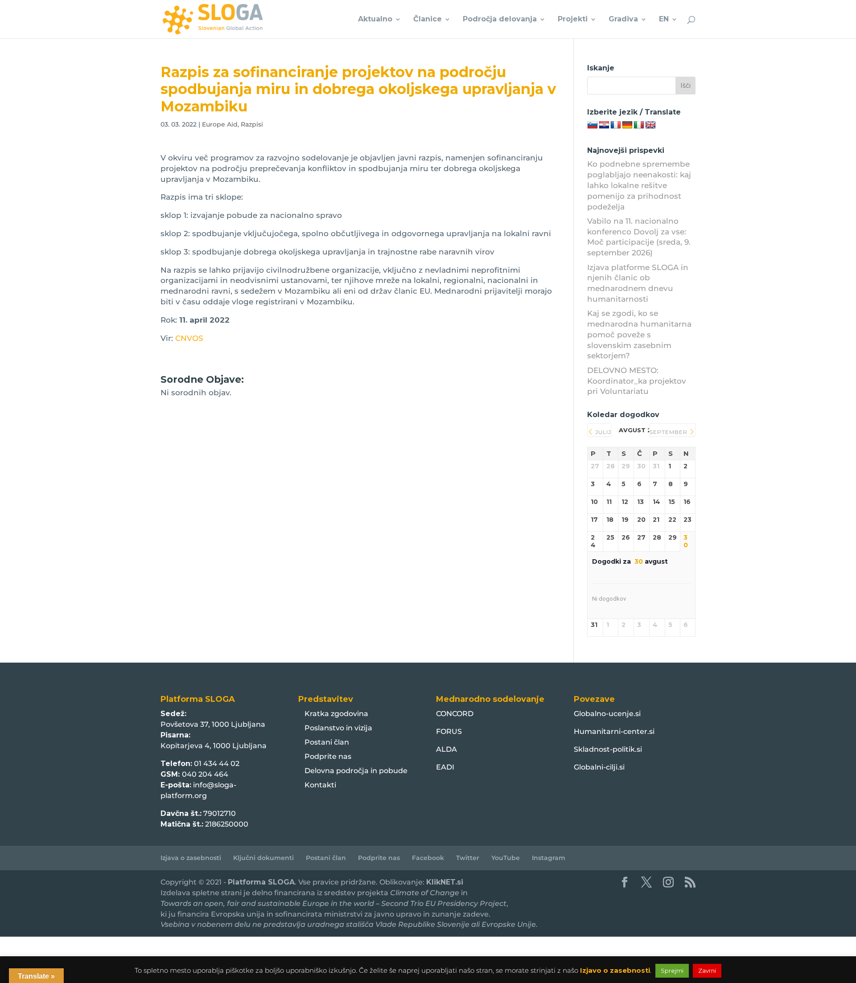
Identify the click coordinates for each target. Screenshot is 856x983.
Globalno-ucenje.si (607, 713)
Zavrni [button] (707, 970)
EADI (445, 767)
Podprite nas (328, 756)
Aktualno (375, 19)
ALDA (446, 749)
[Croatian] (604, 125)
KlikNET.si (444, 882)
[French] (615, 125)
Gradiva (623, 19)
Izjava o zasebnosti (190, 858)
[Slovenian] (592, 125)
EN (664, 19)
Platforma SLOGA (261, 882)
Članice (427, 19)
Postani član (327, 742)
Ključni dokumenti (263, 858)
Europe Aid (220, 124)
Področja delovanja (500, 19)
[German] (627, 125)
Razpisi (252, 124)
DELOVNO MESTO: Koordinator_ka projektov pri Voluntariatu (636, 381)
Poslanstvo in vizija (338, 728)
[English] (650, 125)
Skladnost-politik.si (608, 749)
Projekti (573, 19)
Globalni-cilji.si (599, 767)
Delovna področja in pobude (356, 770)
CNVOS (189, 338)
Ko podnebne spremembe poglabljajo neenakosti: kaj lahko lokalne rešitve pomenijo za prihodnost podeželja (639, 185)
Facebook (428, 858)
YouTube (505, 858)
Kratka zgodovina (336, 713)
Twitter (467, 858)
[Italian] (639, 125)
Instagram (548, 858)
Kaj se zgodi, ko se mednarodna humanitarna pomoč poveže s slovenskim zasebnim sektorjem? (639, 334)
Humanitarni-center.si (614, 731)
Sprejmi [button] (672, 970)
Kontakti (320, 785)
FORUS (449, 731)
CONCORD (454, 713)
